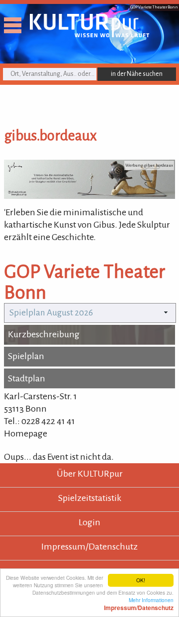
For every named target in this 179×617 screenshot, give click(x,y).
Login (89, 522)
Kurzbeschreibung (44, 334)
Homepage (25, 433)
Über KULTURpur (90, 474)
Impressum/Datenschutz (89, 547)
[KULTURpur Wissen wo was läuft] (89, 34)
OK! (140, 580)
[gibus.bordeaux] (89, 196)
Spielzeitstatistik (89, 498)
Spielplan (26, 356)
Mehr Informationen (139, 603)
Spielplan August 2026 (51, 312)
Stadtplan (26, 378)
